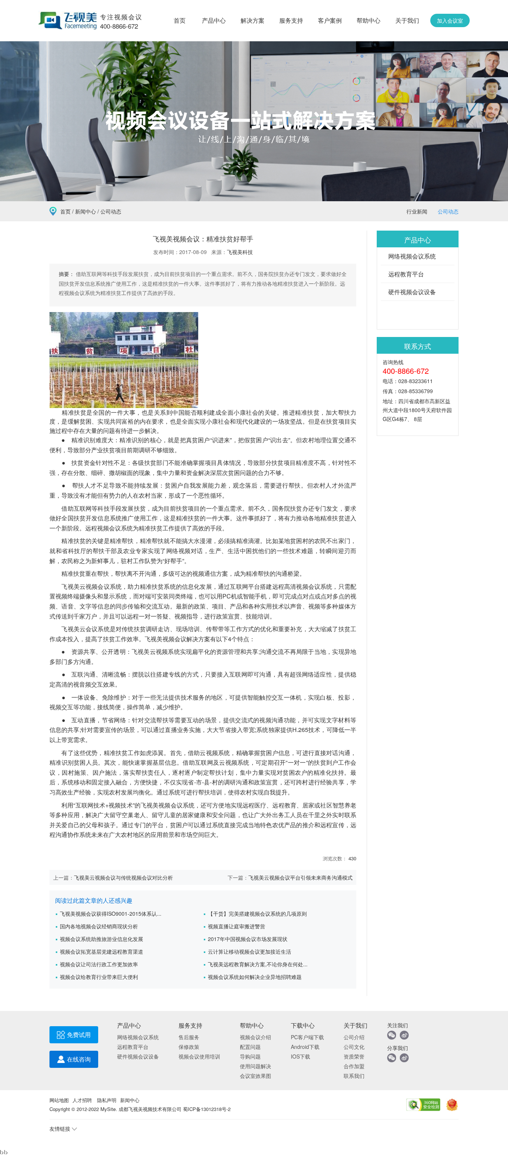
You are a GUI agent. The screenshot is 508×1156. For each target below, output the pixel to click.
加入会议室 (450, 20)
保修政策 (189, 1046)
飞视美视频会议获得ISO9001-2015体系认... (110, 913)
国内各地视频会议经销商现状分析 (99, 926)
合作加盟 (354, 1066)
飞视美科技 (240, 252)
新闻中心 (85, 211)
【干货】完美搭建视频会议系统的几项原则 (257, 913)
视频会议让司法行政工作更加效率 (99, 964)
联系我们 (354, 1075)
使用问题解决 (255, 1066)
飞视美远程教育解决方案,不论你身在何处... (258, 964)
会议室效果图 (255, 1075)
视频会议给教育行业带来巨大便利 (99, 976)
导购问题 (250, 1056)
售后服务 (189, 1037)
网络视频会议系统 (412, 256)
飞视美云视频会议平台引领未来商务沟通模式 (300, 877)
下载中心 (303, 1025)
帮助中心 (368, 20)
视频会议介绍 (255, 1037)
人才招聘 (82, 1100)
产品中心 (214, 20)
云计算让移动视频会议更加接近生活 (249, 951)
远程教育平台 (406, 274)
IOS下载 (300, 1056)
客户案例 (330, 20)
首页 (180, 20)
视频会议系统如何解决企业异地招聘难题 (255, 976)
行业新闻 (416, 211)
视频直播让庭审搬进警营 (236, 926)
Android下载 (305, 1046)
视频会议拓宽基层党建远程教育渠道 (101, 951)
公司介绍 (354, 1037)
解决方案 (252, 20)
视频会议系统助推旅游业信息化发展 (101, 939)
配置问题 (250, 1046)
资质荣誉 (354, 1056)
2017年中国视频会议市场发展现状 (247, 939)
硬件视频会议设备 (412, 292)
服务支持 (291, 20)
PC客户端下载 (307, 1037)
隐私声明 (106, 1100)
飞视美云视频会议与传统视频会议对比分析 (123, 877)
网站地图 (59, 1100)
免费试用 (79, 1034)
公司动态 (448, 211)
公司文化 (354, 1046)
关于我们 (407, 20)
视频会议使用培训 (199, 1056)
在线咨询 (79, 1059)
